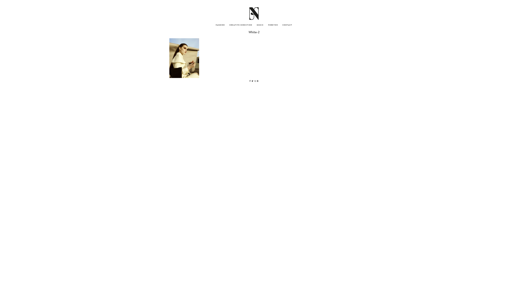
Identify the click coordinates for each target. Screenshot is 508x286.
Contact (287, 25)
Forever (273, 25)
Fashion (220, 25)
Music (260, 25)
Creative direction (240, 25)
